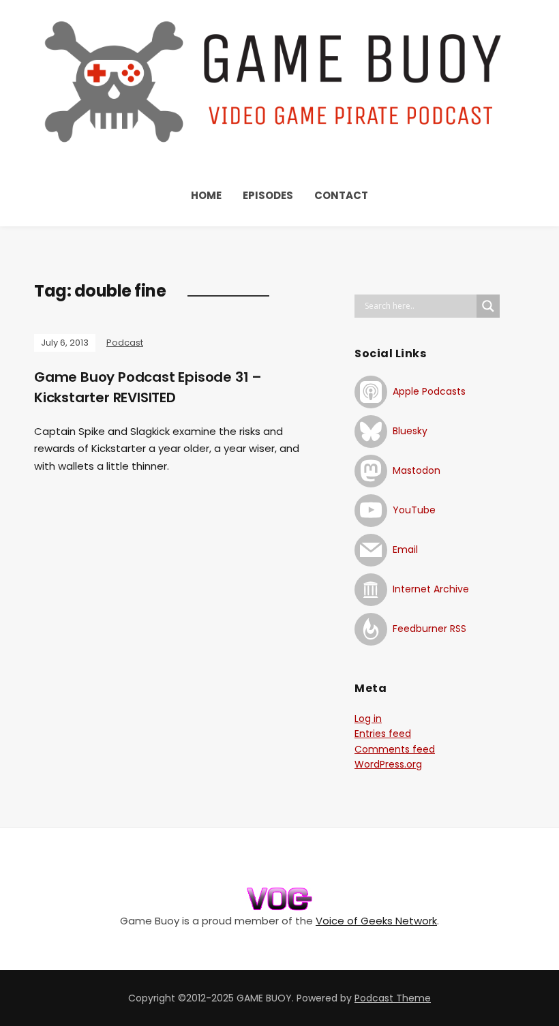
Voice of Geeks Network (376, 921)
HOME (206, 195)
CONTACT (341, 195)
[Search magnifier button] (488, 306)
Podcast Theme (392, 998)
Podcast (124, 342)
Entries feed (382, 733)
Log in (368, 718)
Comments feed (394, 749)
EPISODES (268, 195)
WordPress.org (388, 764)
